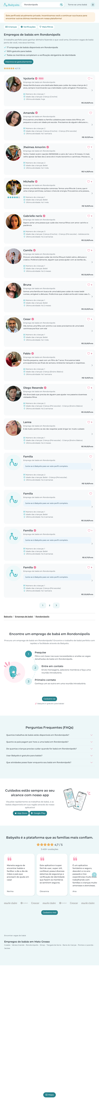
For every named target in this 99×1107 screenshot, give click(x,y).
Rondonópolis (32, 945)
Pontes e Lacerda (85, 945)
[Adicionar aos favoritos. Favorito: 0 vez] (90, 113)
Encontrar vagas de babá (15, 936)
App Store (22, 813)
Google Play (39, 813)
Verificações (29, 27)
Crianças (12, 27)
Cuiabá (7, 945)
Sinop (42, 945)
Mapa (51, 1095)
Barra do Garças (69, 945)
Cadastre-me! (49, 912)
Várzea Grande (18, 945)
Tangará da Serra (54, 945)
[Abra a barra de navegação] (93, 4)
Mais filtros (47, 27)
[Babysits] (11, 4)
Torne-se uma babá (77, 4)
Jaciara (7, 948)
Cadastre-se (49, 699)
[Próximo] (56, 605)
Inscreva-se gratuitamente (18, 62)
